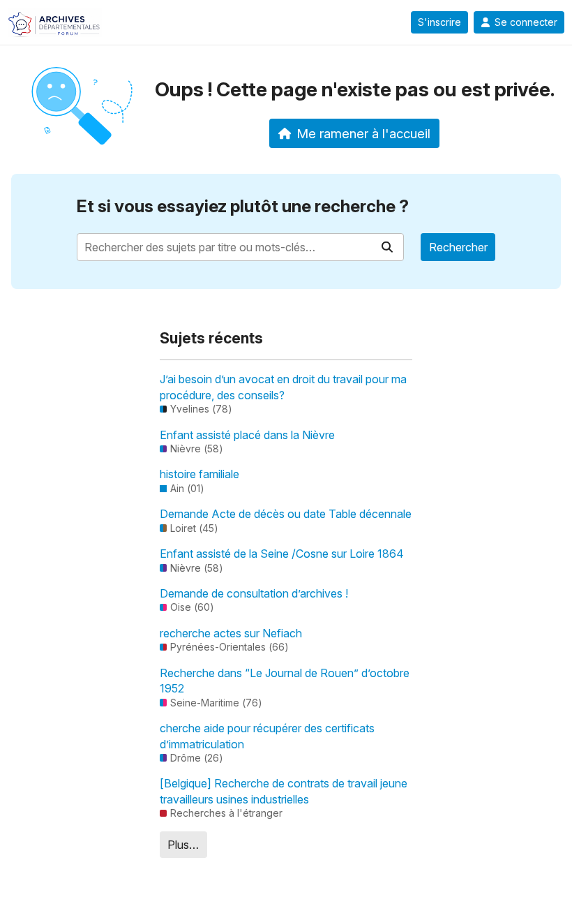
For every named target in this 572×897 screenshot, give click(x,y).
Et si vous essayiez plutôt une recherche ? (243, 206)
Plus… (183, 845)
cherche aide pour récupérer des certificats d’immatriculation (267, 735)
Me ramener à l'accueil (363, 133)
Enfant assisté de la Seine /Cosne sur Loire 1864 (282, 554)
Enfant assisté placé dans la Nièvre (247, 435)
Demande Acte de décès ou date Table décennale (286, 514)
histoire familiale (199, 474)
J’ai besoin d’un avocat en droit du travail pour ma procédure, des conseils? (283, 386)
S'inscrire (439, 22)
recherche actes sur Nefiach (231, 633)
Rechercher (458, 247)
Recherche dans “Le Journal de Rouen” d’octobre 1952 (284, 680)
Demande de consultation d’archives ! (254, 593)
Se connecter (526, 22)
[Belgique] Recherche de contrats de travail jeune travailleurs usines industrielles (283, 791)
